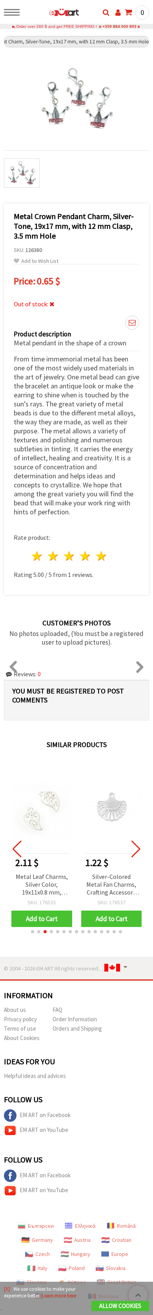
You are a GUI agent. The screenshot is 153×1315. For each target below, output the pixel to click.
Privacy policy (20, 1019)
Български (41, 1225)
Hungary (80, 1254)
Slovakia (116, 1268)
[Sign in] (118, 12)
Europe (119, 1254)
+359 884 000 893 (119, 26)
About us (15, 1009)
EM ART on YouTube (44, 1130)
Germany (42, 1239)
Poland (77, 1268)
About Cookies (22, 1038)
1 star (37, 556)
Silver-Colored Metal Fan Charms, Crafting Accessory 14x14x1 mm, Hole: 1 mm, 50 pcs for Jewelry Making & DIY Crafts (111, 885)
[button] (32, 931)
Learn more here (59, 1295)
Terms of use (20, 1028)
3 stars (70, 556)
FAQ (57, 1009)
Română (126, 1225)
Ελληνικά (85, 1225)
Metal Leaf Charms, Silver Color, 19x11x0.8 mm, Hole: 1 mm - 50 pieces (42, 885)
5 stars (101, 556)
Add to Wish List (39, 261)
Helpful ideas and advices (35, 1076)
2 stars (54, 556)
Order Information (75, 1019)
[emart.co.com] (51, 13)
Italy (42, 1268)
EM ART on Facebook (45, 1115)
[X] (7, 1289)
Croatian (121, 1239)
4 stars (85, 556)
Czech (42, 1254)
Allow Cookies (120, 1306)
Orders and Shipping (77, 1028)
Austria (82, 1239)
